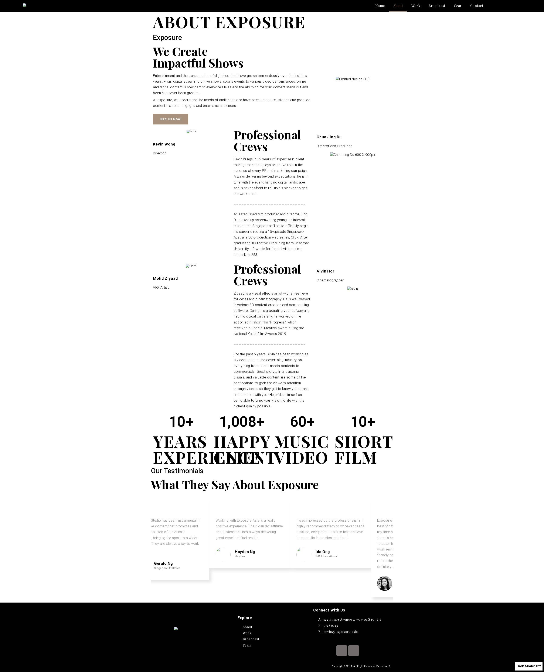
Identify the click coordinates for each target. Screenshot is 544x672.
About (398, 5)
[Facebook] (341, 650)
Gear (458, 5)
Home (380, 5)
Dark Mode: (526, 666)
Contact (476, 5)
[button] (170, 119)
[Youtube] (353, 650)
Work (415, 5)
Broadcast (437, 5)
